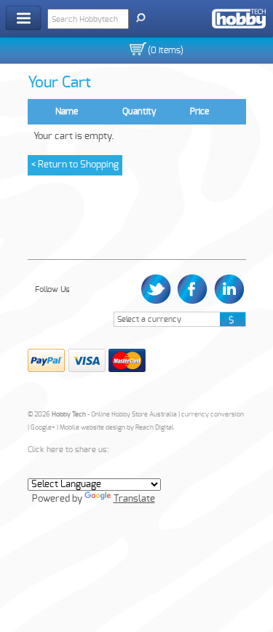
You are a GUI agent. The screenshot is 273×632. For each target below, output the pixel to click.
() (165, 50)
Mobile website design (92, 427)
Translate (134, 499)
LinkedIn (227, 289)
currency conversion (212, 414)
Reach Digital (154, 427)
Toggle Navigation (23, 18)
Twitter (157, 289)
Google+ (43, 427)
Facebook (192, 289)
